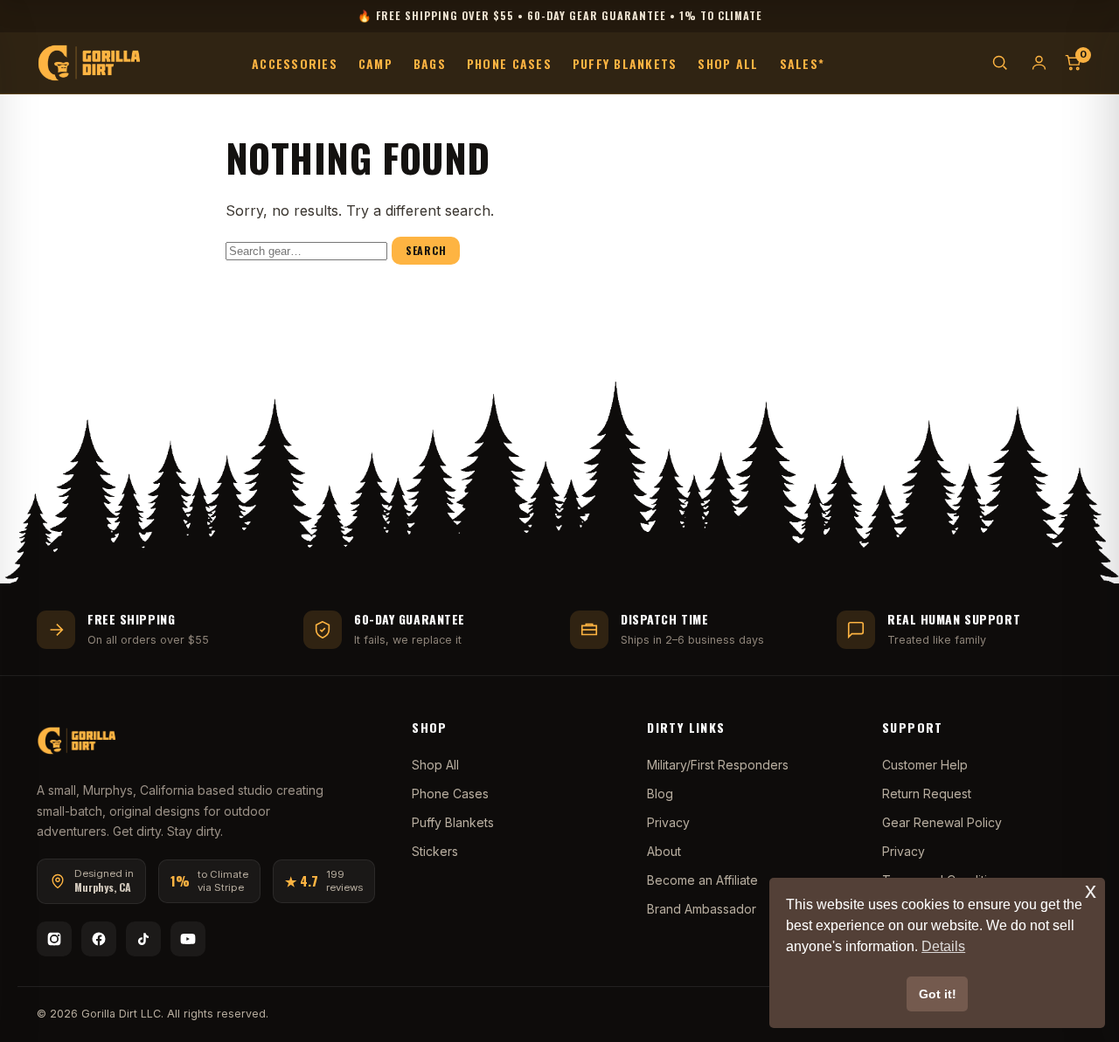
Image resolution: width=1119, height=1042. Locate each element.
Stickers (435, 851)
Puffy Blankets (625, 62)
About (664, 851)
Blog (660, 793)
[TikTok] (143, 938)
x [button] (1090, 890)
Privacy (668, 822)
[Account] (1039, 62)
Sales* (802, 62)
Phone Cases (509, 62)
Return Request (926, 793)
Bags (430, 62)
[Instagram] (54, 938)
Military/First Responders (718, 764)
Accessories (294, 62)
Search (426, 250)
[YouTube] (187, 938)
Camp (375, 62)
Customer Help (925, 764)
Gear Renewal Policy (942, 822)
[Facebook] (98, 938)
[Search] (999, 62)
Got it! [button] (937, 994)
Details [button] (943, 946)
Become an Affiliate (702, 880)
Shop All (728, 62)
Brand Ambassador (701, 908)
